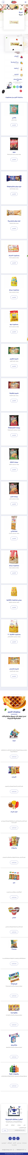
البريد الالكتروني (22, 1127)
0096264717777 (20, 1149)
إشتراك (5, 1130)
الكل (24, 1125)
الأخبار (7, 1125)
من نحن (19, 1143)
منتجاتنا (19, 1125)
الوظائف (12, 1125)
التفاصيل (14, 125)
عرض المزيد (14, 756)
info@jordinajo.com (7, 1149)
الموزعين (4, 1143)
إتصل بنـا (14, 1145)
